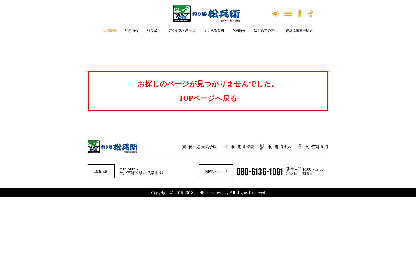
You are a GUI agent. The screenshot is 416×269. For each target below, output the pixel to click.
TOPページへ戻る (208, 98)
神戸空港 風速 (316, 147)
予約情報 (239, 30)
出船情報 (110, 30)
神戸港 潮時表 (242, 147)
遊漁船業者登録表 (299, 30)
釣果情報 (131, 30)
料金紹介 (153, 30)
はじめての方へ (266, 30)
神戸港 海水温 (279, 147)
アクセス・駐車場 (182, 30)
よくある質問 (214, 30)
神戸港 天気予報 (203, 147)
